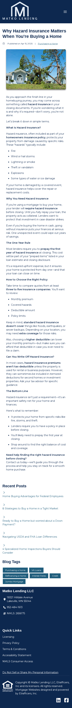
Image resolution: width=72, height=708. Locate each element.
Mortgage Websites (28, 689)
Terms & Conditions (14, 649)
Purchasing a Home (48, 43)
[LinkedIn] (58, 700)
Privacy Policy (10, 643)
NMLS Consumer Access (17, 661)
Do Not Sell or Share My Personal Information (30, 672)
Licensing (8, 636)
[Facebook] (66, 700)
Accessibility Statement (16, 655)
